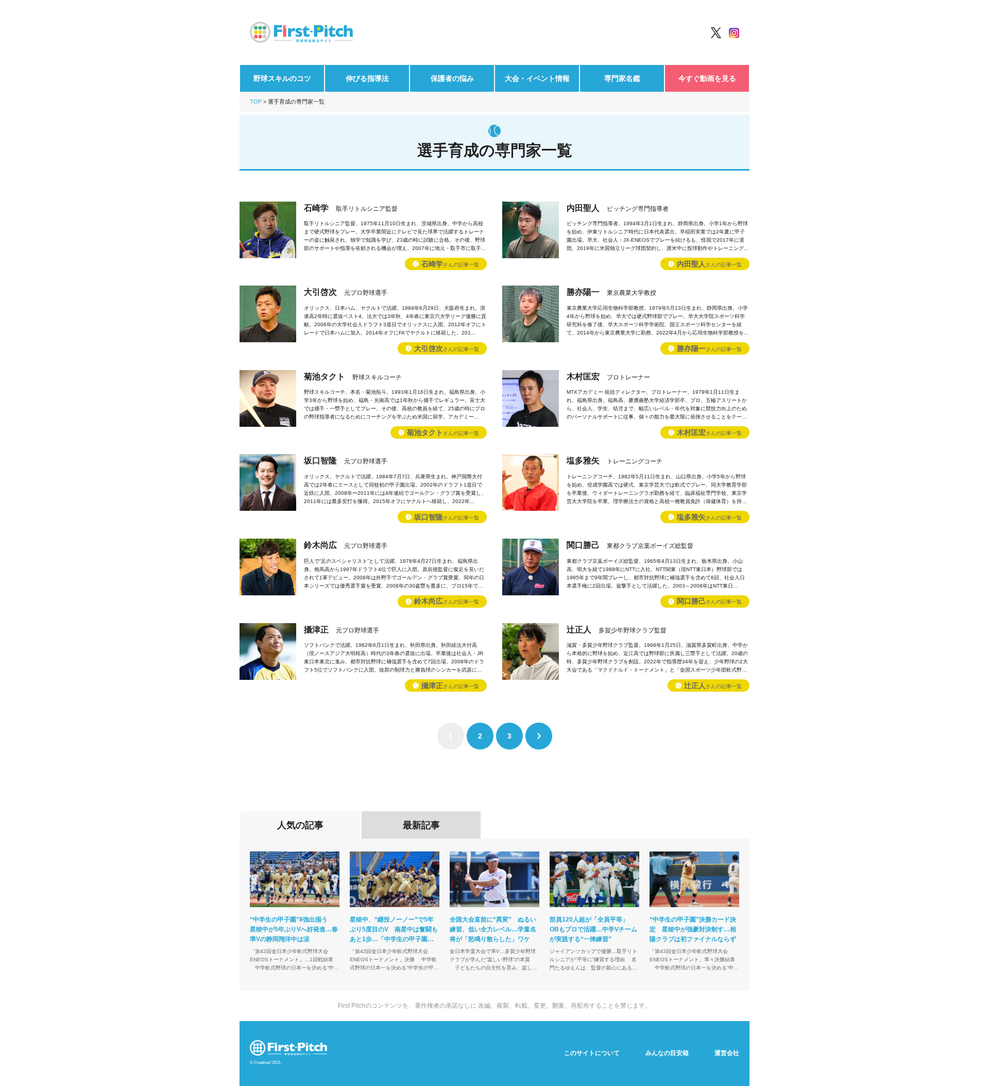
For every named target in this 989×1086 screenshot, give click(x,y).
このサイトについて (592, 1053)
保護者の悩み (452, 78)
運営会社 (726, 1053)
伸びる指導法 (367, 78)
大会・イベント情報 (537, 78)
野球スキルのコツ (282, 78)
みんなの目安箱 (667, 1053)
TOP (256, 101)
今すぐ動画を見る (707, 78)
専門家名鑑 (622, 78)
